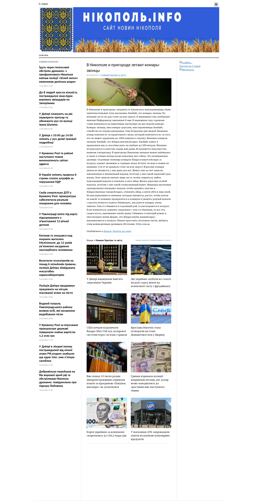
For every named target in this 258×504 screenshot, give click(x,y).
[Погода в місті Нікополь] (201, 62)
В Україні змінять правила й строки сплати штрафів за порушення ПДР (57, 178)
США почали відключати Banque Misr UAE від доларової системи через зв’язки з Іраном (107, 331)
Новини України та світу (114, 75)
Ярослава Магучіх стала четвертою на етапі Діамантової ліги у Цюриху (148, 331)
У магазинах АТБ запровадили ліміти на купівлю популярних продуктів (150, 435)
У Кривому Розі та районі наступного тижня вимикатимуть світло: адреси (56, 159)
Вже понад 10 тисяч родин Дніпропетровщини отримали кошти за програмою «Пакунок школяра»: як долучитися (106, 381)
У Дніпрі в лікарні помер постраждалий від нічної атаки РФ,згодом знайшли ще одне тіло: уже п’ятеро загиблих (57, 353)
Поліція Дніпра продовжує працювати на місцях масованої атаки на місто (57, 289)
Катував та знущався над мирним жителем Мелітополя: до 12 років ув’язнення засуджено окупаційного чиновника (55, 243)
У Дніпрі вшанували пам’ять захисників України (105, 280)
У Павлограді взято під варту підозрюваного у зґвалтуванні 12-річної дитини (58, 220)
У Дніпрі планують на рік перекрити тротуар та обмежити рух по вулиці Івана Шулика (55, 119)
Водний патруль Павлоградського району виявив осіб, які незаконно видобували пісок (57, 309)
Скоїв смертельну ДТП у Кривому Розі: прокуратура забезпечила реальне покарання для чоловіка (57, 198)
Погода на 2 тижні (189, 66)
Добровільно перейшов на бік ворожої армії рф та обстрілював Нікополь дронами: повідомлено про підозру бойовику (57, 379)
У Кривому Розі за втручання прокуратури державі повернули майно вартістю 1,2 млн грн (58, 330)
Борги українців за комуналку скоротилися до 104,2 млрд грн (106, 433)
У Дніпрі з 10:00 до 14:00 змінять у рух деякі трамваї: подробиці (58, 139)
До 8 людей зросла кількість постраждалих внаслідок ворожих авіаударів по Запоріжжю (58, 98)
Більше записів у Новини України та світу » (153, 240)
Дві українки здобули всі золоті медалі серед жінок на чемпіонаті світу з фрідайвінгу (151, 282)
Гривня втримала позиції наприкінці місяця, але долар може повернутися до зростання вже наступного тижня (149, 383)
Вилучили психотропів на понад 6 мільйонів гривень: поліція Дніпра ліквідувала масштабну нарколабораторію (57, 268)
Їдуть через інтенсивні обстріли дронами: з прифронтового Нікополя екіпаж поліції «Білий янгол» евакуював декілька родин (58, 74)
